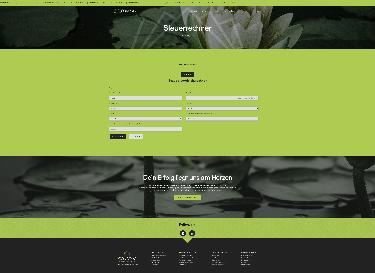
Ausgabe (112, 113)
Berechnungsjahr (115, 93)
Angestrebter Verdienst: (194, 93)
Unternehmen (230, 11)
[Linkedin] (183, 232)
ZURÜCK (187, 74)
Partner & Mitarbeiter (211, 11)
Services (244, 11)
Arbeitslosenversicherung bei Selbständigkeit (124, 123)
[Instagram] (192, 232)
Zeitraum (189, 103)
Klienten (194, 11)
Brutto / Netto (114, 103)
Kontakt (256, 11)
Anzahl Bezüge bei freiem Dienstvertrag (199, 113)
